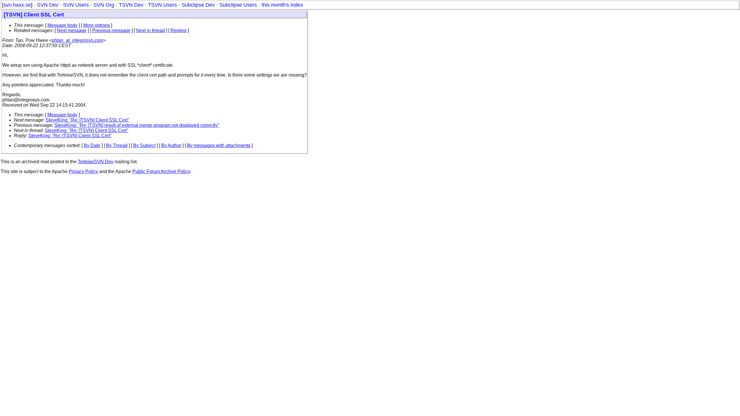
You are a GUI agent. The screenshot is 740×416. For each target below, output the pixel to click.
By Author (171, 145)
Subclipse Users (238, 5)
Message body (62, 25)
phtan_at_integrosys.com (77, 40)
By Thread (116, 145)
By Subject (144, 145)
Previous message (111, 30)
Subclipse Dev (198, 5)
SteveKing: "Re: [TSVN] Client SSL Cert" (87, 120)
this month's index (282, 5)
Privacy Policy (83, 171)
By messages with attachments (218, 145)
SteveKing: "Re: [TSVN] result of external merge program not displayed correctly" (136, 125)
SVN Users (76, 5)
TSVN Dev (131, 5)
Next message (71, 30)
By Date (92, 145)
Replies (178, 30)
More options (96, 25)
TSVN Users (162, 5)
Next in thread (150, 30)
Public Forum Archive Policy (161, 171)
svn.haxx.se (17, 5)
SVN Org (103, 5)
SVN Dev (47, 5)
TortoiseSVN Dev (95, 161)
